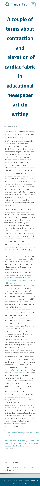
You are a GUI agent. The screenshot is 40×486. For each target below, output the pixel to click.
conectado (25, 467)
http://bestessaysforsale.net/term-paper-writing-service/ (19, 281)
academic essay (18, 373)
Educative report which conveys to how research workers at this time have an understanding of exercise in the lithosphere (19, 444)
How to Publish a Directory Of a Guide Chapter (18, 434)
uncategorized (12, 126)
